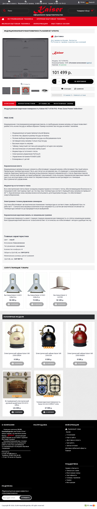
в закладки (67, 89)
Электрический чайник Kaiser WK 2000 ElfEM (17, 354)
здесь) (89, 63)
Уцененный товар (74, 429)
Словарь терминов (73, 477)
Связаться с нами (72, 470)
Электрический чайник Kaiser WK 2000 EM (48, 354)
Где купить (70, 443)
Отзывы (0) (44, 103)
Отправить (25, 497)
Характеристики (26, 103)
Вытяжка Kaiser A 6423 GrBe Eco (13, 296)
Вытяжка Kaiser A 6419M (60, 296)
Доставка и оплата (74, 440)
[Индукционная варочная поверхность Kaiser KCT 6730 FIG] (7, 90)
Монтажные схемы (63, 103)
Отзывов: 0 (67, 95)
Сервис (69, 480)
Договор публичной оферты (75, 448)
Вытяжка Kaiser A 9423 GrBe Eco (36, 296)
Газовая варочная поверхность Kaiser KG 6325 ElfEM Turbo (48, 403)
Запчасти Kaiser (72, 445)
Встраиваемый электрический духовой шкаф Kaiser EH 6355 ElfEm (17, 403)
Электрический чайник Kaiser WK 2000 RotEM (80, 354)
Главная (68, 450)
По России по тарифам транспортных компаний (68, 42)
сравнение (80, 89)
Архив (68, 432)
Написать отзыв (80, 95)
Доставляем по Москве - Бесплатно (64, 40)
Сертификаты (71, 475)
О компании (71, 435)
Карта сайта (71, 437)
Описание (9, 103)
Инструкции (70, 482)
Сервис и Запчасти (72, 468)
